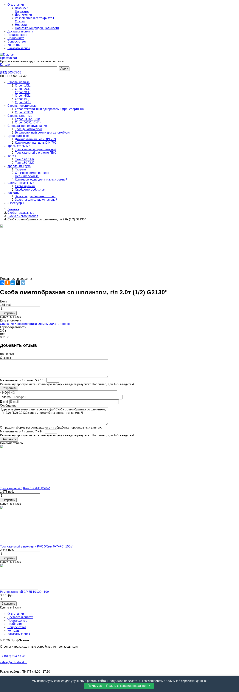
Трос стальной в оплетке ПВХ (35, 152)
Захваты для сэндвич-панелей (36, 199)
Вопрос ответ (16, 41)
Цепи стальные (18, 135)
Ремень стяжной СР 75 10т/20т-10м (24, 591)
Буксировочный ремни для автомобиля (42, 132)
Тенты (11, 156)
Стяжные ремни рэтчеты (32, 172)
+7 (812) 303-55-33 (12, 656)
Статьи (20, 21)
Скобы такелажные (20, 182)
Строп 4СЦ (22, 95)
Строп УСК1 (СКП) (28, 122)
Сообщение (8, 405)
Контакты (13, 44)
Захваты (13, 192)
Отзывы (5, 357)
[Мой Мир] (12, 282)
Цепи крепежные (27, 176)
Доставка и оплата (20, 31)
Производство (17, 34)
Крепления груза (19, 166)
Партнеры (22, 11)
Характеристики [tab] (26, 323)
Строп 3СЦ (22, 92)
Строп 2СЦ (22, 88)
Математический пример (17, 380)
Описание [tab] (7, 323)
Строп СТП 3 (24, 112)
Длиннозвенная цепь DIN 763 (35, 139)
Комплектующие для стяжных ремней (41, 179)
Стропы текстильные (22, 105)
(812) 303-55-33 (10, 72)
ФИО (3, 392)
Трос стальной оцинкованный (35, 149)
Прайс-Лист (15, 38)
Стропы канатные (19, 115)
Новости (21, 24)
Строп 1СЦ (22, 85)
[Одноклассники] (7, 282)
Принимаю (119, 685)
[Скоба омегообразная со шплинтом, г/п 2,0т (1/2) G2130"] (26, 275)
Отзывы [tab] (43, 323)
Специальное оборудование (27, 125)
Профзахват (8, 57)
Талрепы (21, 169)
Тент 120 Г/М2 (24, 159)
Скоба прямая (25, 186)
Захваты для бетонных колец (35, 196)
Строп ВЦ (22, 99)
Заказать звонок (18, 48)
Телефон (6, 397)
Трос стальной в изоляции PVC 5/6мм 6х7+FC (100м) (36, 546)
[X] (18, 282)
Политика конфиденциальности (37, 28)
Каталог (5, 64)
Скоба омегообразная (30, 189)
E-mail (4, 401)
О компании (15, 4)
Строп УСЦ (23, 102)
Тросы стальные (18, 145)
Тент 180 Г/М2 (24, 162)
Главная (13, 209)
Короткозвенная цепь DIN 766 (35, 142)
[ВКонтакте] (2, 282)
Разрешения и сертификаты (34, 18)
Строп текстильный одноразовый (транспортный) (49, 109)
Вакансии (21, 8)
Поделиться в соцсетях (16, 278)
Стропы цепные (18, 82)
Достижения (23, 14)
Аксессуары (15, 203)
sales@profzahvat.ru (13, 662)
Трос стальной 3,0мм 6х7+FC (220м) (25, 488)
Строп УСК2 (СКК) (27, 119)
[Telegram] (23, 282)
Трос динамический (28, 129)
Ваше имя (7, 353)
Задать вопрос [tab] (59, 323)
